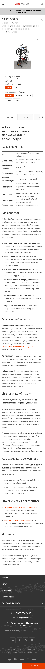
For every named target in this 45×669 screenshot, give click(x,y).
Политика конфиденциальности (15, 631)
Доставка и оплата (11, 603)
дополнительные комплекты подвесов (17, 346)
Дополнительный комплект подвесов (19, 507)
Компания (6, 590)
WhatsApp (32, 640)
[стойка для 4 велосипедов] (22, 55)
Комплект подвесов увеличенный (18, 520)
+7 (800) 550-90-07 (23, 613)
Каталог (6, 578)
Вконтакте (13, 640)
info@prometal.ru (24, 617)
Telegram (19, 640)
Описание (9, 117)
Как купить (25, 117)
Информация (8, 597)
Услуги (5, 584)
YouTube (25, 640)
